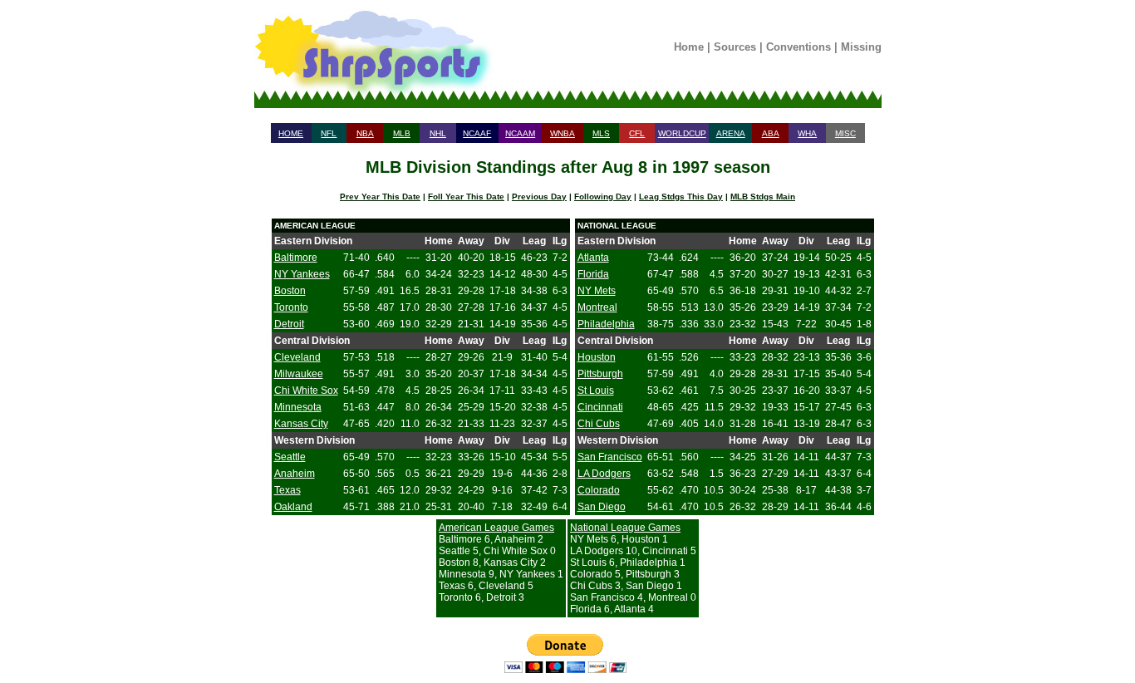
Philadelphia (606, 324)
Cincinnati (600, 407)
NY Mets (596, 291)
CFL (637, 133)
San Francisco (609, 457)
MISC (845, 133)
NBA (365, 133)
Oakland (293, 507)
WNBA (562, 133)
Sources (735, 47)
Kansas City (301, 424)
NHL (438, 133)
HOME (290, 133)
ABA (770, 133)
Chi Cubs (598, 424)
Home (689, 47)
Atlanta (593, 257)
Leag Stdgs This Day (681, 196)
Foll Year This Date (466, 196)
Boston (290, 291)
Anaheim (294, 473)
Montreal (597, 307)
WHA (807, 133)
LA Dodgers (604, 473)
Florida (593, 274)
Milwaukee (298, 374)
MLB (401, 133)
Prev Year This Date (380, 196)
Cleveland (297, 357)
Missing (861, 47)
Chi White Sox (306, 390)
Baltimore (295, 257)
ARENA (730, 133)
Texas (287, 490)
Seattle (290, 457)
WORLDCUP (682, 133)
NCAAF (477, 133)
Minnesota (298, 407)
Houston (596, 357)
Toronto (291, 307)
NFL (329, 133)
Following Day (602, 196)
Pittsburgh (600, 374)
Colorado (598, 490)
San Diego (601, 507)
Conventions (798, 47)
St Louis (595, 390)
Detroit (289, 324)
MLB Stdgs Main (762, 196)
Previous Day (539, 196)
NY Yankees (302, 274)
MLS (601, 133)
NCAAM (520, 133)
